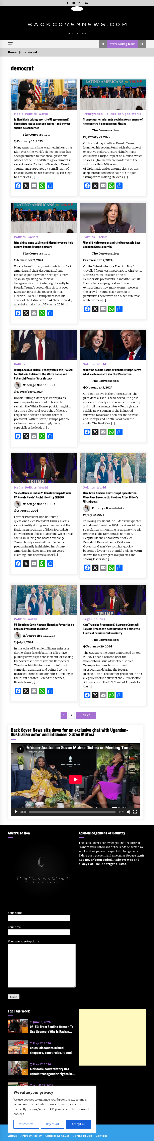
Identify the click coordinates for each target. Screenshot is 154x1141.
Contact (101, 1136)
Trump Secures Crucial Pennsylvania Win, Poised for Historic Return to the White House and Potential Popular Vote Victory (43, 374)
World (43, 113)
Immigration (93, 113)
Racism (32, 237)
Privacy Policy (31, 1136)
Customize (26, 1124)
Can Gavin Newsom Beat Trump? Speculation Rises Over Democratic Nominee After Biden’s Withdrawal (110, 497)
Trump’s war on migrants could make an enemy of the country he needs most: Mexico (113, 122)
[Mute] (129, 812)
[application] (75, 779)
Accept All (78, 1124)
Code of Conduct (57, 1136)
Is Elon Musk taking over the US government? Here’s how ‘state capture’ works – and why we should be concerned (42, 124)
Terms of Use (82, 1136)
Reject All (52, 1124)
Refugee (124, 113)
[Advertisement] (112, 1037)
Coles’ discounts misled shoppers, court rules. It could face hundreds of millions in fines (51, 1050)
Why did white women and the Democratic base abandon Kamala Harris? (111, 245)
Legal (87, 619)
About (12, 1136)
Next (86, 715)
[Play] (16, 812)
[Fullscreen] (135, 812)
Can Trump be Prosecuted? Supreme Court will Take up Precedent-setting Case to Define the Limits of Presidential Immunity (111, 629)
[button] (103, 44)
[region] (52, 1109)
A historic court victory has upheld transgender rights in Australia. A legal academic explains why (51, 1071)
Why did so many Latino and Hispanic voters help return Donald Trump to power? (43, 245)
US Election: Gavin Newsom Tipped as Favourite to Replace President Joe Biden (44, 627)
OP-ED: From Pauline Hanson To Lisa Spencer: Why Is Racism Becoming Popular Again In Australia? (52, 1029)
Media (18, 113)
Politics (31, 113)
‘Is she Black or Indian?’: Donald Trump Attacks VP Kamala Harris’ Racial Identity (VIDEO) (42, 495)
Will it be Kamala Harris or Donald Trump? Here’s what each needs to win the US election (112, 372)
